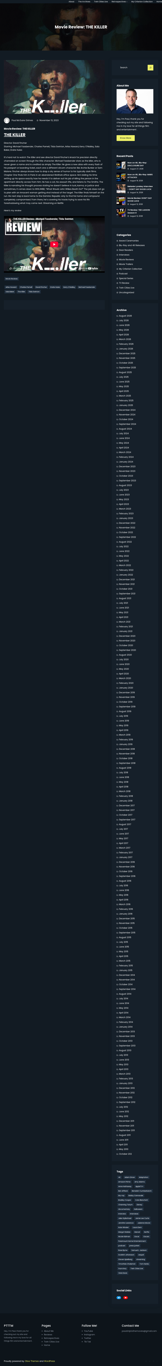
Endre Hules (55, 287)
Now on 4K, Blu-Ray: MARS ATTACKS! (140, 176)
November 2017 (127, 810)
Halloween (138, 1209)
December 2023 (127, 466)
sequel (141, 1255)
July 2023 (124, 490)
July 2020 (124, 659)
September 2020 (127, 650)
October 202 (125, 1154)
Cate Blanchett (141, 1200)
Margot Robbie (124, 1232)
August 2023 (125, 485)
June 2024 (124, 438)
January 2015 (125, 970)
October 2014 (126, 984)
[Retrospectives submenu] (126, 1)
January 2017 (125, 857)
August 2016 (125, 880)
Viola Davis (122, 1273)
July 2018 (123, 772)
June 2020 (124, 664)
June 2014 (124, 1003)
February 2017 (126, 852)
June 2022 (124, 551)
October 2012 (125, 1097)
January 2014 (126, 1026)
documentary (124, 1209)
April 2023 (124, 504)
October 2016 (125, 871)
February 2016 (126, 909)
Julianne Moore (144, 1223)
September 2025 (127, 367)
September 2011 (127, 1130)
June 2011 (123, 1139)
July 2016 (123, 885)
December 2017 (127, 805)
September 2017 (127, 819)
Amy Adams (140, 1182)
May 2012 (123, 1116)
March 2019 (124, 734)
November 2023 (127, 471)
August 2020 (125, 654)
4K (119, 1177)
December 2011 (126, 1121)
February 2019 (126, 739)
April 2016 (123, 899)
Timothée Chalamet (126, 1264)
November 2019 (127, 697)
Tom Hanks (144, 1264)
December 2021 (127, 579)
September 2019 (127, 706)
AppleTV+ (139, 1186)
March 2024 (125, 452)
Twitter (87, 1338)
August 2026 (125, 315)
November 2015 (127, 923)
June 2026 (124, 325)
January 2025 (126, 405)
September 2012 (127, 1102)
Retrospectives (51, 1338)
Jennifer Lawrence (126, 1223)
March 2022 (125, 565)
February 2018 (126, 796)
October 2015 (125, 928)
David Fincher (41, 287)
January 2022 (126, 574)
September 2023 (127, 480)
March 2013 (124, 1073)
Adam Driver (130, 1177)
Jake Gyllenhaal (124, 1218)
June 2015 (124, 946)
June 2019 (124, 720)
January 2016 (125, 913)
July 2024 (124, 433)
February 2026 (126, 344)
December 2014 (127, 975)
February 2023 (126, 513)
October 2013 (125, 1041)
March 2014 (125, 1017)
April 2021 (123, 617)
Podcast (123, 273)
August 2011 (125, 1135)
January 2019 (125, 744)
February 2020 (126, 683)
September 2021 (127, 593)
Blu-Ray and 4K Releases (132, 245)
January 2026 (126, 348)
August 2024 (125, 428)
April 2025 (124, 391)
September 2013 (127, 1045)
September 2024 (127, 424)
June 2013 (124, 1059)
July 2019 (123, 716)
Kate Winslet (123, 1227)
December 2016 (127, 862)
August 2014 (125, 993)
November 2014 (127, 979)
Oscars (146, 1236)
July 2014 (123, 998)
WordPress (49, 1361)
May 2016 (123, 895)
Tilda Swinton (34, 291)
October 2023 (126, 475)
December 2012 (127, 1088)
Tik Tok (87, 1341)
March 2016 (124, 904)
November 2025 (127, 358)
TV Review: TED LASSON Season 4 (138, 211)
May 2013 (123, 1064)
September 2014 (127, 989)
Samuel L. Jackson (139, 1250)
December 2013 (127, 1031)
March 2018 (124, 791)
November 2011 (126, 1125)
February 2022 (126, 570)
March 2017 (124, 847)
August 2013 (125, 1050)
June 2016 (124, 890)
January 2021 (125, 631)
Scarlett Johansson (126, 1255)
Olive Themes (32, 1361)
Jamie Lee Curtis (142, 1218)
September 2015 (127, 932)
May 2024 (124, 443)
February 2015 (126, 965)
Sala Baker (10, 291)
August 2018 (125, 767)
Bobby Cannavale (136, 1195)
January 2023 (126, 518)
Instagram (89, 1334)
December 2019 (127, 692)
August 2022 (125, 541)
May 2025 (124, 386)
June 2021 (124, 607)
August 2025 (125, 372)
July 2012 (123, 1106)
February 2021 (126, 626)
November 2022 (127, 527)
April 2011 (123, 1144)
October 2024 (126, 419)
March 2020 (125, 678)
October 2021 (125, 588)
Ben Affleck (123, 1191)
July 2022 (124, 546)
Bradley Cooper (124, 1200)
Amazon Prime (124, 1182)
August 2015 (125, 937)
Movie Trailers (126, 264)
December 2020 (127, 636)
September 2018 (127, 763)
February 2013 (126, 1078)
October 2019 (125, 701)
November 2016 (127, 866)
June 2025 (124, 381)
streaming (140, 1259)
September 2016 (127, 876)
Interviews (124, 254)
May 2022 (124, 556)
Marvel (137, 1232)
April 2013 (123, 1069)
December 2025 (127, 353)
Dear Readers (126, 250)
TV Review (124, 283)
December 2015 (127, 918)
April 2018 (123, 786)
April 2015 (123, 956)
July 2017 (123, 829)
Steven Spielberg (125, 1259)
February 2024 (126, 457)
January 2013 (125, 1083)
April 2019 (123, 730)
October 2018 (125, 758)
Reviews (48, 1334)
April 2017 (123, 843)
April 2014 (123, 1012)
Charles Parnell (26, 287)
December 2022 (127, 523)
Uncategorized (126, 292)
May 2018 (123, 782)
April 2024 (124, 447)
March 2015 (124, 960)
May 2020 (124, 669)
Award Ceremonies (129, 240)
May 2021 (123, 612)
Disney (139, 1204)
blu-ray (121, 1195)
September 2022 (127, 537)
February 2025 (126, 400)
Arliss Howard (11, 287)
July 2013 (123, 1055)
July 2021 (123, 603)
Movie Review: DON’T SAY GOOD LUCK (139, 199)
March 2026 (125, 339)
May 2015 (123, 951)
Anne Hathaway (124, 1186)
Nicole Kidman (124, 1236)
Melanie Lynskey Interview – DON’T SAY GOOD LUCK (140, 188)
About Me (49, 1331)
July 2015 (123, 942)
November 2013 (127, 1036)
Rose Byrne (122, 1250)
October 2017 (125, 814)
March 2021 (124, 621)
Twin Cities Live (126, 287)
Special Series (126, 278)
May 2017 (123, 838)
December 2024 (127, 410)
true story (122, 1268)
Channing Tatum (125, 1204)
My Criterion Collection (130, 268)
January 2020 (126, 687)
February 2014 (126, 1022)
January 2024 (126, 461)
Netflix (146, 1232)
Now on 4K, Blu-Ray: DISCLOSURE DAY (137, 164)
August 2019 (125, 711)
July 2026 (124, 320)
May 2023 (124, 499)
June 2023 (124, 494)
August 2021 (125, 598)
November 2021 (127, 584)
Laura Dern (137, 1227)
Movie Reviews (12, 279)
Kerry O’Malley (69, 287)
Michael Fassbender (87, 287)
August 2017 (125, 824)
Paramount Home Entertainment (132, 1241)
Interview (122, 1214)
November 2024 (127, 414)
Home (47, 1345)
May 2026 (124, 329)
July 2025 (124, 377)
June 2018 (124, 777)
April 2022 (124, 560)
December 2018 (127, 749)
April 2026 (124, 334)
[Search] (150, 67)
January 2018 (125, 800)
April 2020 (124, 673)
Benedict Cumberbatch (142, 1191)
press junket (134, 1245)
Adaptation (143, 1177)
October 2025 (126, 362)
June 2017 (124, 833)
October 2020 (126, 645)
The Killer (21, 291)
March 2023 (125, 508)
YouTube (88, 1331)
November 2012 (127, 1092)
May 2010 (123, 1149)
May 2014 (123, 1008)
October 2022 (126, 532)
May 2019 (123, 725)
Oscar (136, 1236)
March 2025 (125, 395)
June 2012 (124, 1111)
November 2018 (127, 753)
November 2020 (127, 640)
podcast (121, 1245)
